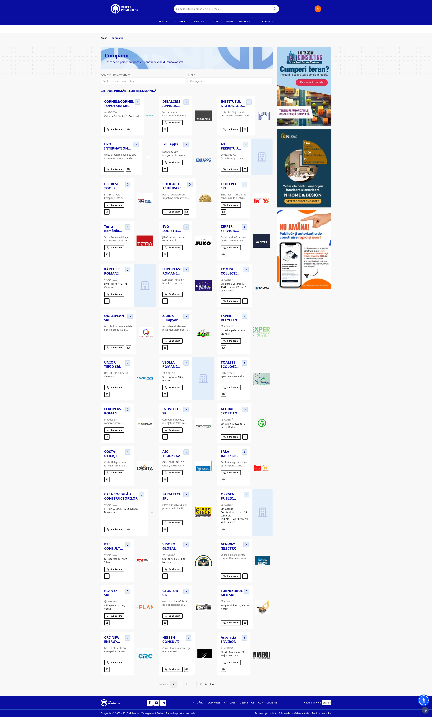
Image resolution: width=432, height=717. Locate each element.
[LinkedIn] (163, 703)
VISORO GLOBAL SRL (169, 548)
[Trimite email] (128, 129)
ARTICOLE (230, 702)
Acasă (104, 38)
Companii (181, 21)
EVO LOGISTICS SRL (171, 230)
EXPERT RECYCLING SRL (230, 319)
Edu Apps (170, 144)
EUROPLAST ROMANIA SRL (172, 273)
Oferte (229, 21)
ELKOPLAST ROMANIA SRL (113, 413)
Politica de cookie (321, 713)
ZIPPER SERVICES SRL (228, 230)
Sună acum (116, 129)
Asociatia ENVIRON (228, 639)
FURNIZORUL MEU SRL (232, 592)
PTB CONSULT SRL (112, 548)
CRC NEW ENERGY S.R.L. (111, 641)
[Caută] (275, 9)
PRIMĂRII (198, 702)
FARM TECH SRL (171, 496)
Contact (267, 21)
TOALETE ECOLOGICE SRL (230, 366)
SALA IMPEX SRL (229, 453)
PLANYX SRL (110, 592)
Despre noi (246, 21)
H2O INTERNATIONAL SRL (118, 148)
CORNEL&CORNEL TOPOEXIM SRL (119, 103)
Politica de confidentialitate (294, 713)
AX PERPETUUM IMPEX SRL (231, 148)
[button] (424, 700)
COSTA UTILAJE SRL (110, 455)
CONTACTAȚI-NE (267, 702)
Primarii (164, 21)
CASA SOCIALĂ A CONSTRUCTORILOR (121, 496)
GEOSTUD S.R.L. (170, 592)
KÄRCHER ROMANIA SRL (112, 273)
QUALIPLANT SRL (115, 317)
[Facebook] (150, 703)
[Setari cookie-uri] (425, 710)
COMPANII (214, 702)
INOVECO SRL (170, 411)
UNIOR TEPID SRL (112, 364)
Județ (191, 75)
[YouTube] (156, 703)
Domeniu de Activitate (115, 75)
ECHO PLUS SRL (230, 186)
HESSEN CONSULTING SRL (173, 641)
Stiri (216, 21)
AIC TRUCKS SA (171, 453)
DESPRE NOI (247, 702)
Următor (210, 684)
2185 (199, 684)
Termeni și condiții (265, 713)
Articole (198, 21)
